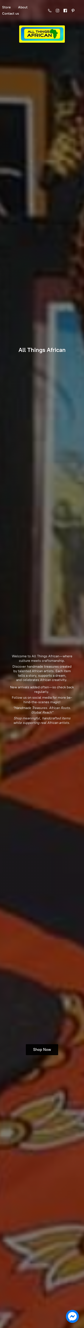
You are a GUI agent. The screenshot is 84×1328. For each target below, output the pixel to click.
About (23, 7)
